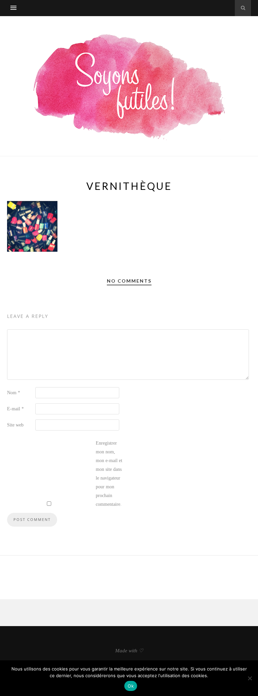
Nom (13, 392)
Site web (15, 424)
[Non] (249, 678)
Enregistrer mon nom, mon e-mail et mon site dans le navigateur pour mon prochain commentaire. (109, 474)
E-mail (15, 408)
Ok (131, 686)
